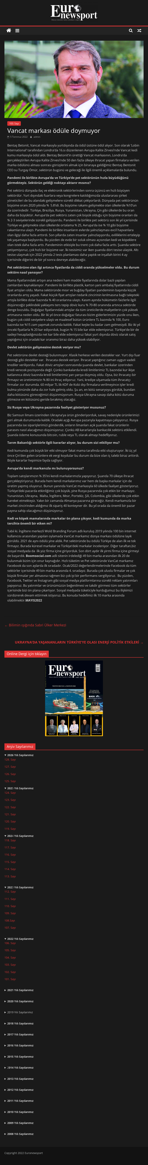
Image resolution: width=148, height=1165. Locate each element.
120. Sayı (10, 821)
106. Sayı (10, 943)
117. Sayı (10, 847)
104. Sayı (10, 957)
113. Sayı (10, 876)
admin (37, 136)
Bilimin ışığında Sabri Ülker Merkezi (35, 625)
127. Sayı (10, 766)
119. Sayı (10, 829)
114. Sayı (10, 869)
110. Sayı (10, 906)
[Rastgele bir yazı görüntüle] (139, 30)
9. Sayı (12, 913)
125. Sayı (10, 781)
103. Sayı (14, 123)
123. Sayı (10, 800)
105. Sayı (10, 950)
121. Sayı (10, 814)
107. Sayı (10, 927)
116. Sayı (10, 854)
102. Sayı (10, 972)
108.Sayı (9, 920)
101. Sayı (10, 979)
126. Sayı (10, 774)
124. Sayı (10, 792)
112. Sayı (10, 891)
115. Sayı (10, 862)
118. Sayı (10, 840)
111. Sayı (10, 899)
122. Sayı (10, 807)
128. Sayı (10, 759)
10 (6, 913)
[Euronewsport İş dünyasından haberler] (8, 30)
